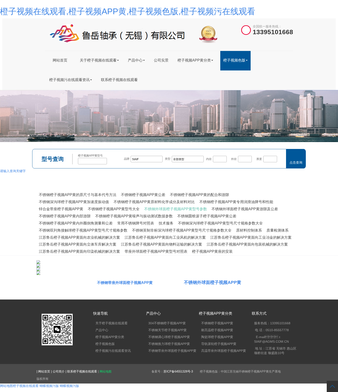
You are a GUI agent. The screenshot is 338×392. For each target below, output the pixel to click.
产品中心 (135, 60)
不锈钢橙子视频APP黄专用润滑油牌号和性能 (236, 202)
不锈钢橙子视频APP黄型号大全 (114, 209)
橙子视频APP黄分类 (194, 60)
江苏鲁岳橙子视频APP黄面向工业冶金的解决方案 (251, 237)
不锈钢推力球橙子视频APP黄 (169, 344)
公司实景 (161, 60)
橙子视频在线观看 (26, 386)
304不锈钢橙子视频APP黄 (167, 323)
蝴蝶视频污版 (49, 386)
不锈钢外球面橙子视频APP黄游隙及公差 (245, 209)
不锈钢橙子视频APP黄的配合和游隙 (199, 195)
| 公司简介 (58, 371)
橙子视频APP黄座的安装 (212, 251)
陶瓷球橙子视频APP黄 (217, 337)
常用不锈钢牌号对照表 (135, 223)
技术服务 (166, 223)
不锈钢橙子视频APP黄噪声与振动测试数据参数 (134, 216)
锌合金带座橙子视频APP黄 (61, 209)
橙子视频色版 (234, 60)
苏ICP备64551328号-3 (178, 371)
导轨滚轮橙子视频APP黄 (218, 344)
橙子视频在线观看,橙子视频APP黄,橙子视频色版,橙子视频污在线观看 (127, 11)
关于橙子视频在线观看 (98, 60)
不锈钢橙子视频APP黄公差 (143, 195)
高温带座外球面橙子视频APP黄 (223, 351)
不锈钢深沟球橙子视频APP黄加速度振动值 (74, 202)
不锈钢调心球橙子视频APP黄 (169, 337)
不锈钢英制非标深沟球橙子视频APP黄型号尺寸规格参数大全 (182, 230)
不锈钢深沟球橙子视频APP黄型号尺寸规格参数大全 (220, 223)
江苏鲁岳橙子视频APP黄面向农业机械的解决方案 (79, 237)
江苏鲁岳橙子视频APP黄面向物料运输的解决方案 (161, 244)
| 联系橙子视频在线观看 (82, 371)
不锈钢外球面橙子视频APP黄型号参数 (175, 209)
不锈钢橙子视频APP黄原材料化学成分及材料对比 (154, 202)
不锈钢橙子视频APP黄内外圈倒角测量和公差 (76, 223)
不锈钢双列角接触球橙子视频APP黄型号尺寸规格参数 (83, 230)
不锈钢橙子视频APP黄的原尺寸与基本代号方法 (77, 195)
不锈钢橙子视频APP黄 (217, 323)
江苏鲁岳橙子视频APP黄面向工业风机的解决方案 (165, 237)
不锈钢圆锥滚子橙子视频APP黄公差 (206, 216)
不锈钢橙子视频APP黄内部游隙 (65, 216)
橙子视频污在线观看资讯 (69, 80)
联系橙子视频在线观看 (119, 80)
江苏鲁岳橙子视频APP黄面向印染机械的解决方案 (79, 251)
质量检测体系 (277, 230)
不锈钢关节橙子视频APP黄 (167, 330)
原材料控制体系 (249, 230)
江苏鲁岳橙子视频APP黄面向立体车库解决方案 (77, 244)
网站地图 (106, 371)
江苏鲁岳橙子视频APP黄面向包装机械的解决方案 (247, 244)
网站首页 (60, 60)
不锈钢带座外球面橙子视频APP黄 (125, 283)
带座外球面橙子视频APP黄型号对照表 (156, 251)
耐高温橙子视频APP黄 (217, 330)
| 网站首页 (44, 371)
